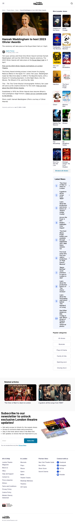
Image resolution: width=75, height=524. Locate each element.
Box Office (42, 465)
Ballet (22, 474)
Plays (22, 465)
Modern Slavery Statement (7, 497)
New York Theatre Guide (46, 462)
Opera (22, 471)
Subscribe (30, 441)
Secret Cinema (43, 471)
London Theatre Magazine (7, 463)
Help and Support (7, 474)
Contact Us (5, 477)
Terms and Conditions (9, 486)
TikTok (62, 468)
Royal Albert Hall (38, 60)
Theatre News (10, 10)
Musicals (62, 344)
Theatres (23, 484)
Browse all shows (61, 171)
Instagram (63, 465)
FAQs (4, 471)
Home (3, 10)
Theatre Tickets (25, 478)
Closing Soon (61, 368)
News (17, 10)
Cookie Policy (6, 492)
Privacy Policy (22, 445)
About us (5, 468)
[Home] (38, 3)
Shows (22, 468)
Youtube (62, 474)
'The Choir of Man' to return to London (17, 403)
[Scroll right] (70, 392)
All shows (61, 338)
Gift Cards (23, 487)
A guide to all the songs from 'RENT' (51, 403)
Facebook (63, 462)
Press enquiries (7, 480)
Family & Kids (61, 356)
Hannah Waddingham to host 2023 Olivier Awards (33, 10)
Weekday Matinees (26, 481)
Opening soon (62, 362)
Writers (4, 483)
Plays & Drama (62, 350)
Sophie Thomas (10, 51)
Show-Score (43, 468)
